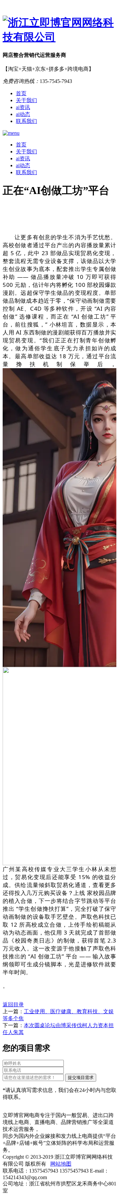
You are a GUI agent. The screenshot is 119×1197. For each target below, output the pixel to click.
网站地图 (60, 1164)
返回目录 (13, 1004)
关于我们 (26, 100)
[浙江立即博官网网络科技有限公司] (59, 30)
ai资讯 (23, 107)
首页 (21, 93)
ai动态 (23, 114)
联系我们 (26, 121)
